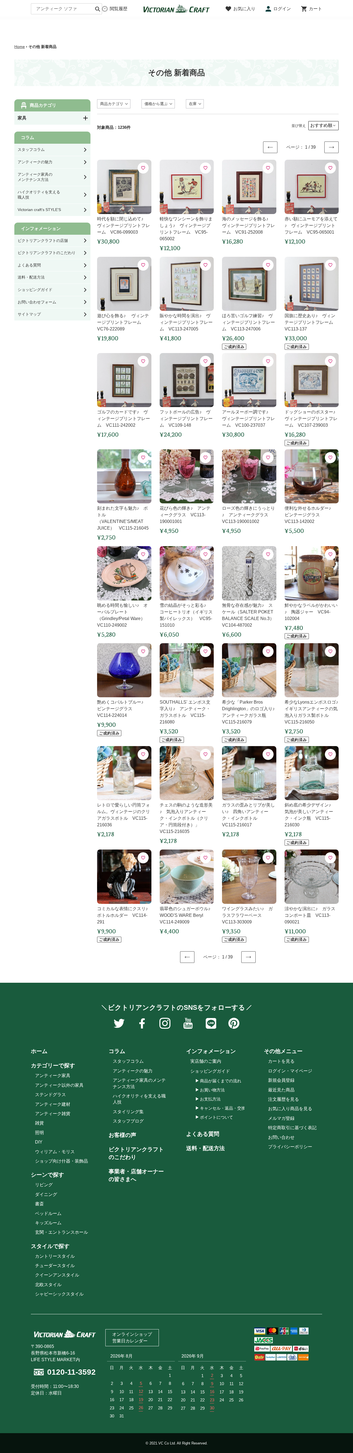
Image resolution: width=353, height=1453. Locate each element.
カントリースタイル (55, 1256)
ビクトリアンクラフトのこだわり (136, 1153)
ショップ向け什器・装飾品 (61, 1161)
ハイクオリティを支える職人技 (139, 1099)
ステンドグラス (50, 1094)
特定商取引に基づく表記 (292, 1127)
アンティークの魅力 (133, 1071)
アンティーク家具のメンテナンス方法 (139, 1083)
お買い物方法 (212, 1090)
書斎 (39, 1203)
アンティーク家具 (52, 1075)
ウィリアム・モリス (55, 1151)
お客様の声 (122, 1135)
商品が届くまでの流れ (220, 1080)
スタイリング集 (128, 1111)
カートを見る (281, 1061)
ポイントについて (216, 1117)
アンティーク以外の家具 (59, 1085)
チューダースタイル (55, 1265)
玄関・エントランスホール (61, 1232)
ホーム (39, 1051)
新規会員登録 (281, 1080)
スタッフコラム (128, 1061)
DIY (38, 1142)
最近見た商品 (281, 1090)
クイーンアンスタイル (57, 1275)
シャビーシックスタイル (59, 1294)
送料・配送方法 (205, 1148)
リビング (44, 1184)
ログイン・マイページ (290, 1071)
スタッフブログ (128, 1121)
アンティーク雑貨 (52, 1113)
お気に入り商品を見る (290, 1108)
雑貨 (39, 1123)
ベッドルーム (48, 1213)
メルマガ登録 (281, 1118)
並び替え (299, 126)
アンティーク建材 (52, 1104)
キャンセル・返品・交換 (222, 1108)
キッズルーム (48, 1222)
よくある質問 (202, 1134)
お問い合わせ (281, 1137)
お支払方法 (210, 1099)
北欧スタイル (48, 1284)
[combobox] (66, 8)
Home (19, 46)
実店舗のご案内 (205, 1061)
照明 (39, 1132)
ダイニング (46, 1194)
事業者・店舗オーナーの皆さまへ (136, 1175)
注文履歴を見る (283, 1099)
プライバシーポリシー (290, 1146)
